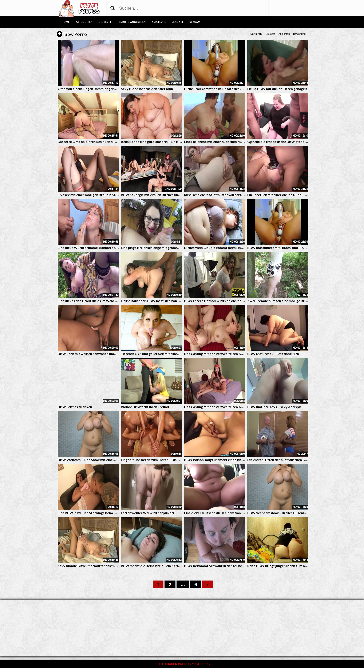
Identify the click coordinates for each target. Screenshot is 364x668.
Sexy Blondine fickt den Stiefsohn (147, 89)
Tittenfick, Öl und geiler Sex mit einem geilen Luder (160, 354)
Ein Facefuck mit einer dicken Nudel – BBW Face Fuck (288, 195)
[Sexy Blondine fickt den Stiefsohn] (151, 63)
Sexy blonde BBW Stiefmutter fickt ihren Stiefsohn (97, 566)
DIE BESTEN (106, 21)
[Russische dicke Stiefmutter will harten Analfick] (214, 169)
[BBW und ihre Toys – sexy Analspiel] (277, 381)
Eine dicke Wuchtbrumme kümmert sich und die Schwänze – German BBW (115, 248)
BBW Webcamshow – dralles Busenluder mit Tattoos (288, 513)
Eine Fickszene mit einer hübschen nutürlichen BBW (224, 142)
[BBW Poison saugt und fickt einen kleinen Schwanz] (214, 434)
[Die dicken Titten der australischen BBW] (277, 434)
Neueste (270, 33)
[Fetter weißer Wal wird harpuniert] (151, 487)
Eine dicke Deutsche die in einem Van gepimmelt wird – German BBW (237, 513)
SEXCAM (195, 21)
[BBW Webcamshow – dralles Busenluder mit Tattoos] (277, 487)
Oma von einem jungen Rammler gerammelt (92, 89)
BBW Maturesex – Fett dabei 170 (273, 354)
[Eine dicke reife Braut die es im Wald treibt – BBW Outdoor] (88, 275)
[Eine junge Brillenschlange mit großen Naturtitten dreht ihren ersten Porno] (151, 222)
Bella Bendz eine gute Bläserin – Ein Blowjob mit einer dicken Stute (172, 142)
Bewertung (299, 33)
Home (66, 21)
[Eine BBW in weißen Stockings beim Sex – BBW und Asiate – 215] (88, 487)
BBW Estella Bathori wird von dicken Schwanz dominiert (228, 301)
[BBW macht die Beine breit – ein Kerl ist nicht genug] (151, 540)
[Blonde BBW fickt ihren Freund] (151, 381)
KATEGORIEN (84, 21)
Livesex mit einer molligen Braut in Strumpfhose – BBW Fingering (108, 195)
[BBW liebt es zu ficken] (88, 381)
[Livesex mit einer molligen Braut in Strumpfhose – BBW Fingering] (88, 169)
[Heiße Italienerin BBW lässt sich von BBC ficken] (151, 275)
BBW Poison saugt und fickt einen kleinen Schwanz (223, 460)
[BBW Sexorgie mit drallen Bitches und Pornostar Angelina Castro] (151, 169)
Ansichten (284, 33)
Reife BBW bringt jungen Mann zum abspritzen (283, 566)
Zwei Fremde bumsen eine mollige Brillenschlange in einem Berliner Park (303, 301)
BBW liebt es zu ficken (75, 407)
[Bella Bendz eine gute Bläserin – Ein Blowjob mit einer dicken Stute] (151, 116)
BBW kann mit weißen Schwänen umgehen (90, 354)
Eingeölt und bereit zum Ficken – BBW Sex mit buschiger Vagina (170, 460)
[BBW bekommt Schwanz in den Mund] (214, 540)
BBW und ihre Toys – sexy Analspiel (274, 407)
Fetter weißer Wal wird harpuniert (147, 513)
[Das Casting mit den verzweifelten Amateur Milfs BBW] (214, 328)
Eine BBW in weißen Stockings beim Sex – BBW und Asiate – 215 (107, 513)
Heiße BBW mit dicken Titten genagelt (277, 89)
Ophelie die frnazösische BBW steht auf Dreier (284, 142)
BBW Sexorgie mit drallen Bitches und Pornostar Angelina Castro (172, 195)
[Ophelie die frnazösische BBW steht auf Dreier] (277, 116)
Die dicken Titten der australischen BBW (279, 460)
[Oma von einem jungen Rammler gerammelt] (88, 63)
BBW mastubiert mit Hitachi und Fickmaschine (283, 248)
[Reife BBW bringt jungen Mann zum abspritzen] (277, 540)
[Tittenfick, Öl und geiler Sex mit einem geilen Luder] (151, 328)
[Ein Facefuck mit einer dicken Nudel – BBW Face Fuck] (277, 169)
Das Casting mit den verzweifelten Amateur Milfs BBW (227, 354)
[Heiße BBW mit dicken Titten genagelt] (277, 63)
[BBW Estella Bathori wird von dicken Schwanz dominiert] (214, 275)
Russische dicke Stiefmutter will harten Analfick (221, 195)
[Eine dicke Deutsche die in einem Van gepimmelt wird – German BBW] (214, 487)
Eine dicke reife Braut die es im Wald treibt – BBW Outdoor (104, 301)
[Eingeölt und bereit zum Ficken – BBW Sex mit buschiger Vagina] (151, 434)
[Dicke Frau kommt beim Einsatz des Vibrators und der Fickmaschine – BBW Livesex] (214, 63)
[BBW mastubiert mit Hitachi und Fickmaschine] (277, 222)
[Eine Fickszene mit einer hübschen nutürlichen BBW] (214, 116)
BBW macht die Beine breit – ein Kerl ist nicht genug (161, 566)
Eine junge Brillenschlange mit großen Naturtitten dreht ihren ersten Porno (179, 248)
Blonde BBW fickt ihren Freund (145, 407)
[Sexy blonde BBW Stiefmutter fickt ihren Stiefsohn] (88, 540)
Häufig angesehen (132, 21)
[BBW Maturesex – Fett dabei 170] (277, 328)
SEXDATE (178, 21)
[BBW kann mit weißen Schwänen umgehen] (88, 328)
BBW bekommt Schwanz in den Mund (213, 566)
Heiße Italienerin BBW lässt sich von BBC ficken (157, 301)
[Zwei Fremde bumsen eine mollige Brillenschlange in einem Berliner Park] (277, 275)
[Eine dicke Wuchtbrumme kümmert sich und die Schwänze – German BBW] (88, 222)
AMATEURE (159, 21)
